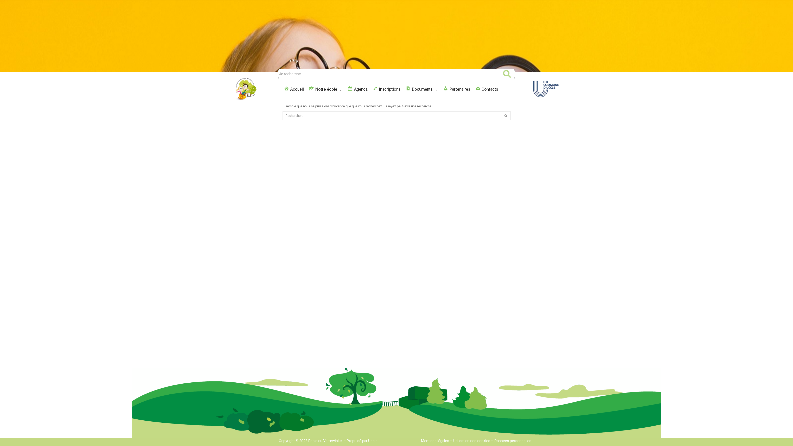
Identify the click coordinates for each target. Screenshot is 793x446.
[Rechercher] (506, 115)
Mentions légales (435, 441)
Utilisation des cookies (471, 441)
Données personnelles (512, 441)
